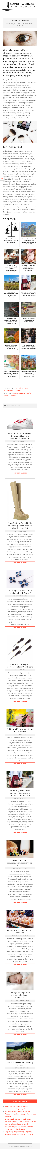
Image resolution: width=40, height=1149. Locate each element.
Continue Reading (20, 473)
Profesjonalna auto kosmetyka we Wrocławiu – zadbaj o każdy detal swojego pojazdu (20, 1113)
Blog (21, 25)
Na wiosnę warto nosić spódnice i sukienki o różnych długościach (20, 793)
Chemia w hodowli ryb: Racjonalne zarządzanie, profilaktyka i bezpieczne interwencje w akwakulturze (19, 1126)
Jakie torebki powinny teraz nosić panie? (20, 730)
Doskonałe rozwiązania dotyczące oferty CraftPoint (20, 665)
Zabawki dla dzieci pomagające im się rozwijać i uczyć (20, 863)
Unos (17, 1146)
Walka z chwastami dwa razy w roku (20, 1063)
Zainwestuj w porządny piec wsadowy (20, 931)
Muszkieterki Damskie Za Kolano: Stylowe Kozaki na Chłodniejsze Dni (20, 525)
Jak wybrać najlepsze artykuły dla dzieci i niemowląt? (20, 995)
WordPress (29, 1146)
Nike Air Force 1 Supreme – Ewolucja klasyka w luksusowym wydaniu (20, 436)
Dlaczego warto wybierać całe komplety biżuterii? (20, 591)
